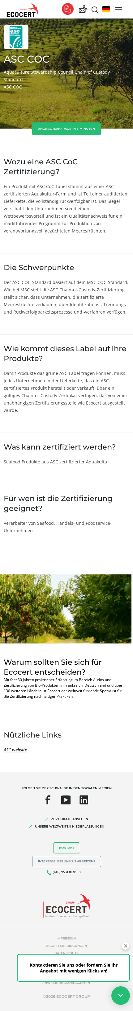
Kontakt (66, 848)
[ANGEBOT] (68, 9)
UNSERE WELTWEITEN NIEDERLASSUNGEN (69, 826)
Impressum (66, 938)
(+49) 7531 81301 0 (67, 872)
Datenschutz (66, 953)
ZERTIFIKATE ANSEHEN (69, 819)
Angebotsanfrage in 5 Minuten (66, 129)
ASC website (15, 750)
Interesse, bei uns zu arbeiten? (66, 861)
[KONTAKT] (83, 9)
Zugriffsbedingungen (66, 946)
